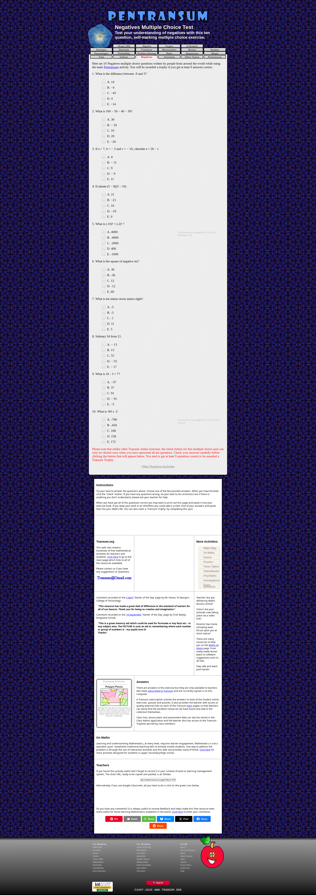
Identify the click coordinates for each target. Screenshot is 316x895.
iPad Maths (210, 575)
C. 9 (110, 168)
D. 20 (110, 136)
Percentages (101, 53)
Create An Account (187, 850)
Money (192, 49)
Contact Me (185, 868)
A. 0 (110, 157)
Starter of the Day (144, 847)
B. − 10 (112, 125)
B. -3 (110, 312)
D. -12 (111, 286)
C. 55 (110, 355)
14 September (134, 614)
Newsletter (141, 856)
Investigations (211, 580)
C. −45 (111, 93)
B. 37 (110, 387)
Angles (169, 46)
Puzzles (208, 562)
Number (215, 49)
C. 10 (110, 130)
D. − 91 (112, 398)
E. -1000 (112, 254)
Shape (214, 53)
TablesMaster (211, 571)
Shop (182, 871)
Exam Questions (209, 586)
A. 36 (110, 269)
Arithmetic (192, 46)
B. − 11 (112, 162)
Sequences (192, 53)
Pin (116, 819)
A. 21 (110, 194)
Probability (124, 53)
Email (134, 819)
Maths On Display (144, 865)
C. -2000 (112, 243)
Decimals (124, 49)
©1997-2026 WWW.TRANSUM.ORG (158, 890)
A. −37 (111, 382)
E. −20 (111, 141)
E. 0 (109, 216)
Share (151, 819)
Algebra (146, 46)
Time (101, 57)
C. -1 (110, 318)
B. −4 (110, 87)
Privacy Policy (185, 865)
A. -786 (112, 419)
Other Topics (192, 57)
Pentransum (215, 57)
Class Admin (141, 868)
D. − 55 (112, 361)
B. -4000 (112, 237)
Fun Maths (141, 853)
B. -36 (111, 275)
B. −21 (111, 200)
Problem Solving (146, 53)
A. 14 (110, 82)
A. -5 (110, 307)
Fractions (146, 49)
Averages (101, 49)
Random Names (143, 859)
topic (189, 705)
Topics (182, 859)
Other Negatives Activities (158, 466)
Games (207, 557)
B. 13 (110, 350)
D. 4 (110, 98)
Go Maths (209, 552)
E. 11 (110, 179)
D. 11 (110, 323)
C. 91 (110, 393)
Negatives (146, 57)
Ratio (169, 53)
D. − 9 (111, 173)
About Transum (186, 856)
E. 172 (111, 441)
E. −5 (110, 404)
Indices (124, 57)
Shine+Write (142, 850)
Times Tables (211, 566)
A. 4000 (112, 232)
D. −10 (111, 211)
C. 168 (111, 430)
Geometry (169, 57)
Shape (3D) (124, 46)
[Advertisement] (158, 6)
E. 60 (110, 291)
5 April (129, 597)
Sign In (183, 847)
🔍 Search (158, 883)
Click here (112, 556)
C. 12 (110, 280)
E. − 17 (112, 366)
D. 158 (111, 436)
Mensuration (169, 49)
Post (185, 819)
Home (182, 853)
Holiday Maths (142, 862)
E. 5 (109, 329)
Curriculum (141, 871)
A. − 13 (112, 344)
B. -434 (112, 425)
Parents (183, 862)
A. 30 (110, 119)
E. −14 (111, 104)
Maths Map (209, 548)
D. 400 (111, 248)
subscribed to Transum (160, 690)
